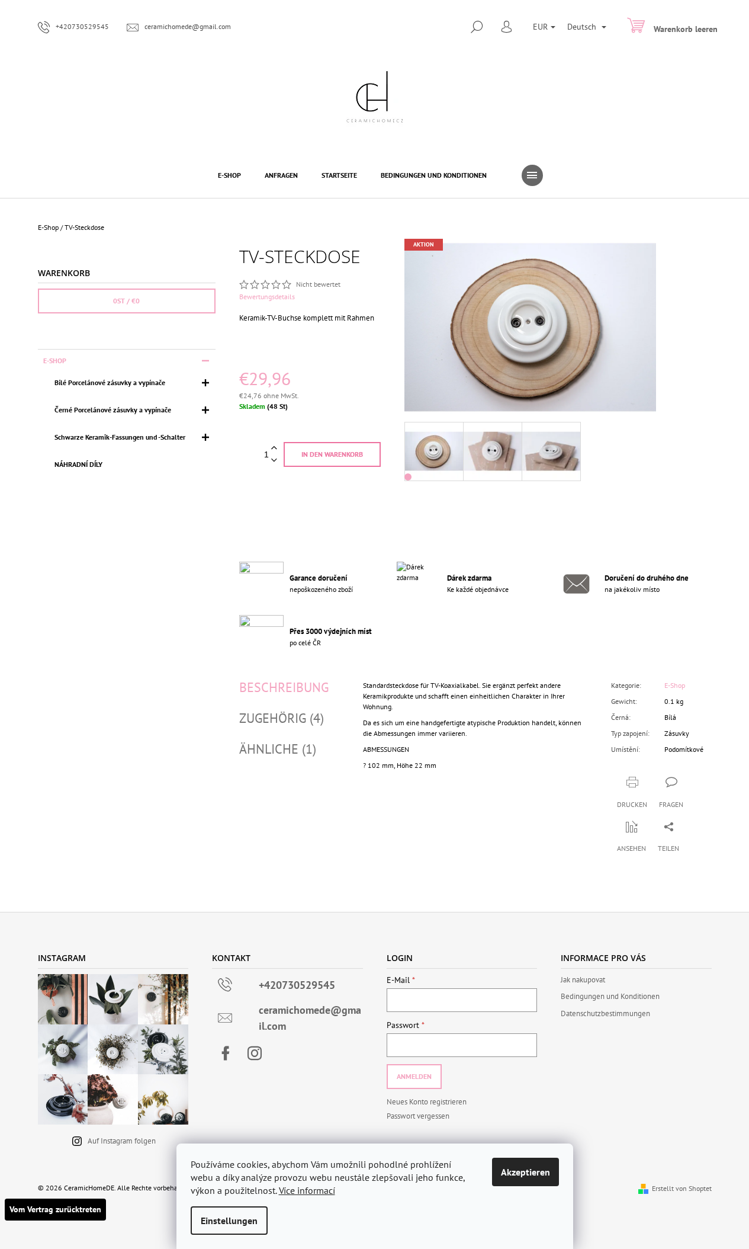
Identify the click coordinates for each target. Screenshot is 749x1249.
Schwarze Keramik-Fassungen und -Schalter (119, 437)
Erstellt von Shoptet (682, 1188)
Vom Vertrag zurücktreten (55, 1209)
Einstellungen (229, 1220)
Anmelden (414, 1076)
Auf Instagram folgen (122, 1141)
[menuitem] (229, 175)
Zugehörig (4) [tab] (281, 718)
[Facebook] (225, 1053)
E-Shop (54, 360)
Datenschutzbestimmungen (605, 1013)
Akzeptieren (525, 1172)
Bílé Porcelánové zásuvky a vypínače (109, 382)
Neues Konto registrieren (427, 1102)
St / (126, 300)
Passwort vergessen (418, 1116)
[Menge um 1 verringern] (274, 460)
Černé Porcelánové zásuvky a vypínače (112, 409)
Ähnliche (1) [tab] (277, 749)
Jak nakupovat (583, 980)
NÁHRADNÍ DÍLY (78, 464)
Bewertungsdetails (267, 296)
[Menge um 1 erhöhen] (274, 448)
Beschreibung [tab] (284, 687)
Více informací (307, 1190)
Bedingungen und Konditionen (610, 996)
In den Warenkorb (332, 454)
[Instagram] (254, 1053)
